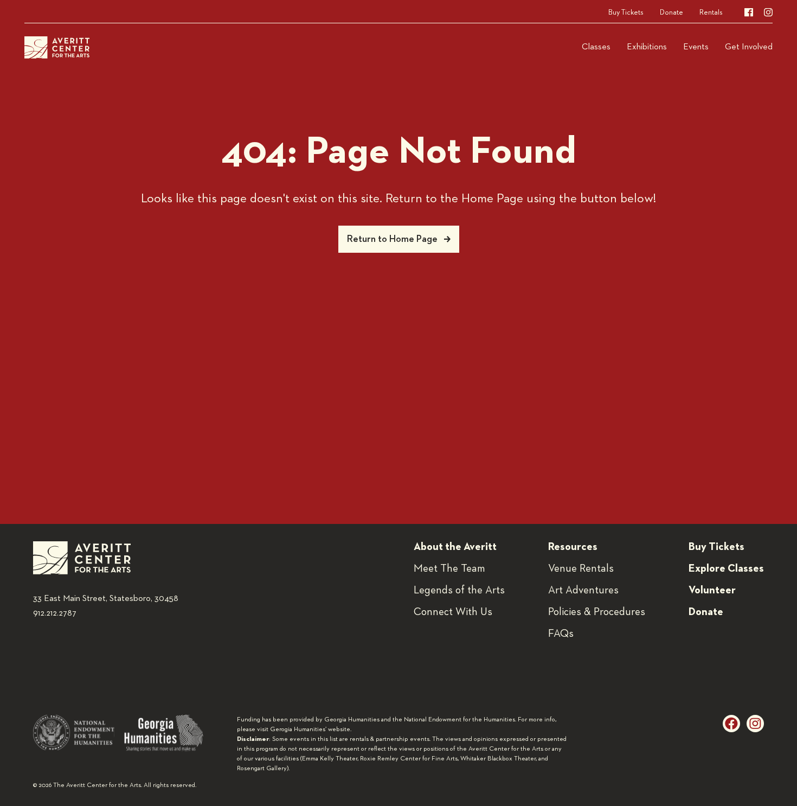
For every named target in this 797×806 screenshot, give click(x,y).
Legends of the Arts (459, 590)
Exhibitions (647, 47)
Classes (596, 47)
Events (696, 47)
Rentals (711, 12)
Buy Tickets (626, 12)
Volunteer (712, 590)
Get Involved (749, 47)
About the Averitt (455, 546)
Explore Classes (726, 568)
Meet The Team (449, 568)
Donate (671, 12)
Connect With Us (453, 611)
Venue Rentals (581, 568)
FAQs (561, 633)
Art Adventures (583, 590)
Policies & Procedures (596, 611)
